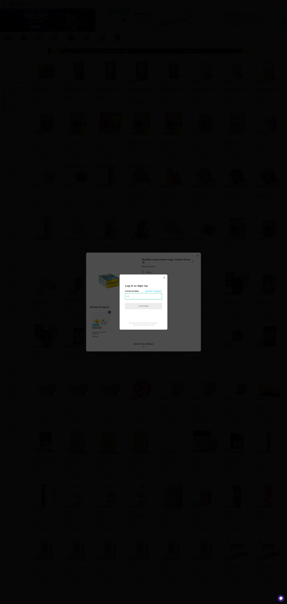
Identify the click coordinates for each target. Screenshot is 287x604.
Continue (144, 306)
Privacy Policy (149, 325)
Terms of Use (137, 325)
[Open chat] (281, 598)
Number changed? (153, 291)
